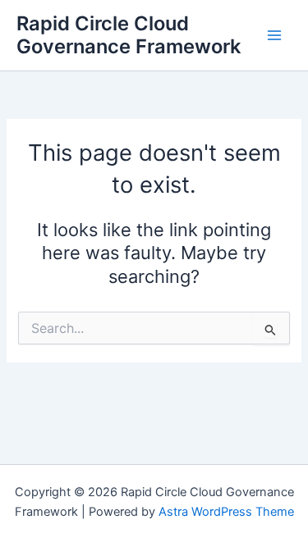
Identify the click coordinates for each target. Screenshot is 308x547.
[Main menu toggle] (274, 35)
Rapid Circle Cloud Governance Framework (128, 34)
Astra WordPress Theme (226, 511)
